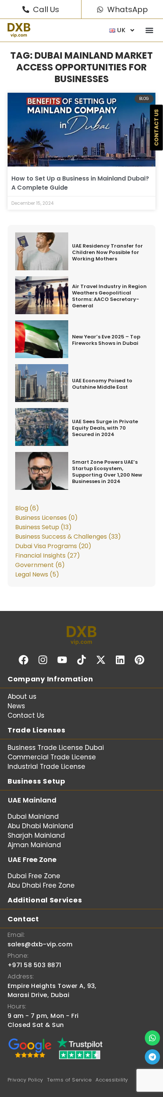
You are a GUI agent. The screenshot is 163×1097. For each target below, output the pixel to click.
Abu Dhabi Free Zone (41, 885)
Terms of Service (69, 1079)
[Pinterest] (139, 660)
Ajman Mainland (34, 844)
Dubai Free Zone (34, 875)
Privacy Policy (25, 1079)
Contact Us (26, 715)
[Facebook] (23, 660)
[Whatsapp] (152, 1038)
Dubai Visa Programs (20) (53, 546)
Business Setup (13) (43, 527)
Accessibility (112, 1079)
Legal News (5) (37, 574)
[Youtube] (62, 660)
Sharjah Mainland (36, 835)
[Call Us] (25, 9)
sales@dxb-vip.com (40, 944)
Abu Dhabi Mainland (40, 826)
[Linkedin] (120, 660)
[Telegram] (152, 1056)
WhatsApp (127, 9)
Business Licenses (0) (46, 517)
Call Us (46, 9)
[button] (149, 30)
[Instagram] (43, 660)
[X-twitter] (101, 660)
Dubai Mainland (33, 816)
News (16, 706)
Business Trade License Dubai (56, 747)
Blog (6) (27, 508)
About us (22, 696)
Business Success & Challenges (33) (68, 536)
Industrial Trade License (46, 766)
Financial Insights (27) (47, 555)
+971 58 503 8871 (34, 965)
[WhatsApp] (100, 9)
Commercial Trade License (52, 757)
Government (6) (40, 565)
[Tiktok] (81, 660)
